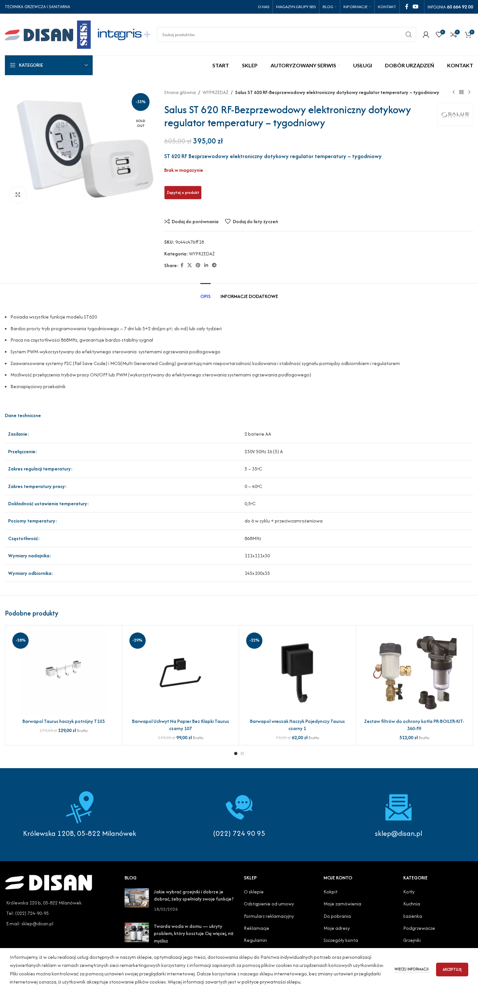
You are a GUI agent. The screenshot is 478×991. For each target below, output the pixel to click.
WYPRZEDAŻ (215, 92)
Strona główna (180, 92)
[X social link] (189, 265)
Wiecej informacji (412, 969)
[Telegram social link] (214, 265)
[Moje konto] (425, 34)
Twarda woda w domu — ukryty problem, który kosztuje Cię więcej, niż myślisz (193, 933)
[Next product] (469, 92)
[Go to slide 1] (235, 753)
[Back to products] (461, 92)
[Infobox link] (239, 814)
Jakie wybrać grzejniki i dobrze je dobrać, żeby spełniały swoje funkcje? (193, 895)
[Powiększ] (18, 195)
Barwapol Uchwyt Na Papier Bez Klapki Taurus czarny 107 (180, 725)
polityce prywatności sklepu (271, 981)
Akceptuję (452, 969)
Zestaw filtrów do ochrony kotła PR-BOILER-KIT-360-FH (414, 725)
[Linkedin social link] (206, 265)
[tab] (205, 293)
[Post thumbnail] (137, 900)
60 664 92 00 (460, 6)
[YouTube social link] (416, 7)
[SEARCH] (408, 34)
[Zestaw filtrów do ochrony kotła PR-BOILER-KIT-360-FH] (414, 672)
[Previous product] (454, 92)
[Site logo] (48, 33)
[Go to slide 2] (242, 753)
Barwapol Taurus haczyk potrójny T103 (63, 721)
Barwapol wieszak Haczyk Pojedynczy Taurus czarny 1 (297, 725)
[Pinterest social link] (198, 265)
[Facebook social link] (406, 7)
